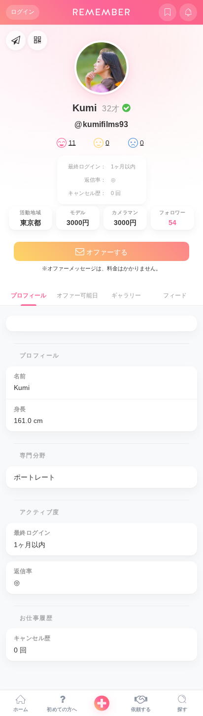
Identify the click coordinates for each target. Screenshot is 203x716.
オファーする (106, 252)
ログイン (22, 11)
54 (172, 223)
